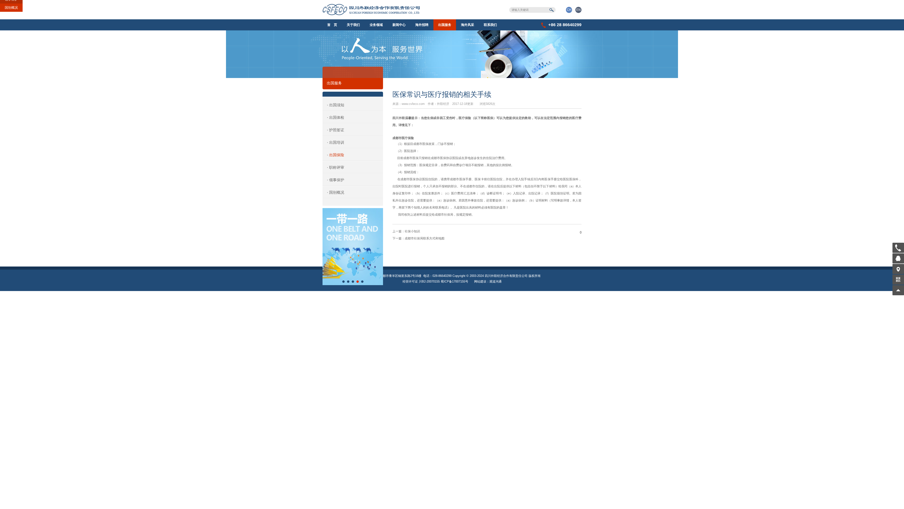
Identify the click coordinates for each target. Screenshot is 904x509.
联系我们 (490, 25)
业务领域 (376, 25)
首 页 (332, 25)
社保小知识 (406, 231)
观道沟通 (495, 281)
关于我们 (353, 25)
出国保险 (336, 155)
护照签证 (336, 130)
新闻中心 (399, 25)
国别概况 (11, 7)
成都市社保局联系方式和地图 (418, 238)
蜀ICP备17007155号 (454, 281)
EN (578, 10)
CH (569, 10)
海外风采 (467, 25)
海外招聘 (421, 25)
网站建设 (480, 281)
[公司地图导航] (898, 269)
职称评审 (336, 167)
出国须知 (336, 105)
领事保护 (336, 180)
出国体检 (336, 117)
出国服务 (444, 25)
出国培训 (336, 142)
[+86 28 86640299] (898, 248)
